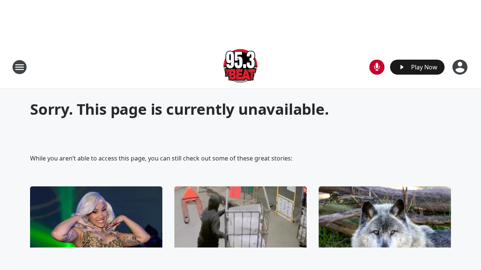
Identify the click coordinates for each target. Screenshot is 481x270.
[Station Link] (240, 67)
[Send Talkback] (376, 67)
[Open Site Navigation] (19, 67)
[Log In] (460, 67)
